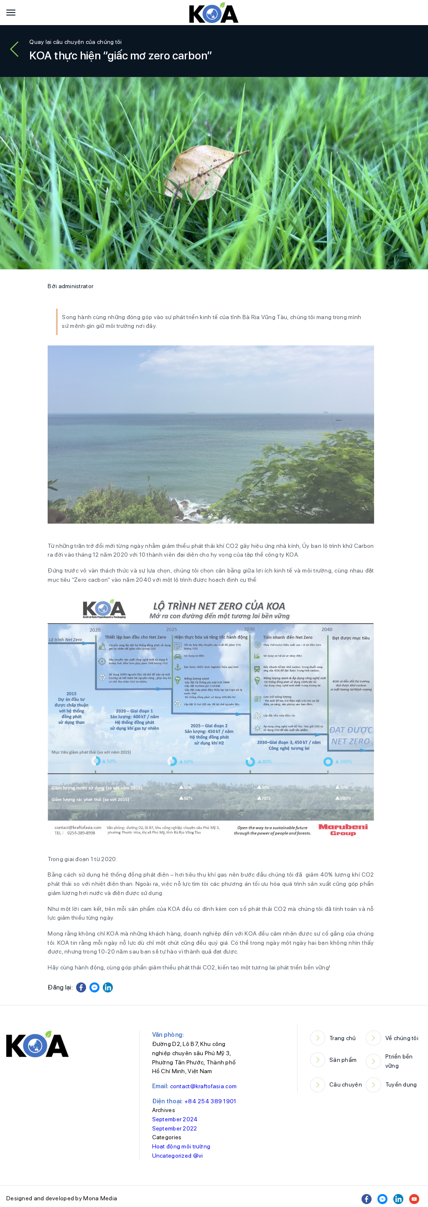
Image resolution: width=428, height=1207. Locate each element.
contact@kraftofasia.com (203, 1086)
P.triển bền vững (399, 1061)
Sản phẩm (343, 1059)
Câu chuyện (345, 1084)
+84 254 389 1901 (210, 1101)
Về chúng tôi (401, 1038)
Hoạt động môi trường (181, 1146)
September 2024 (175, 1119)
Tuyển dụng (401, 1084)
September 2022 (174, 1128)
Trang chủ (342, 1038)
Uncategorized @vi (177, 1155)
